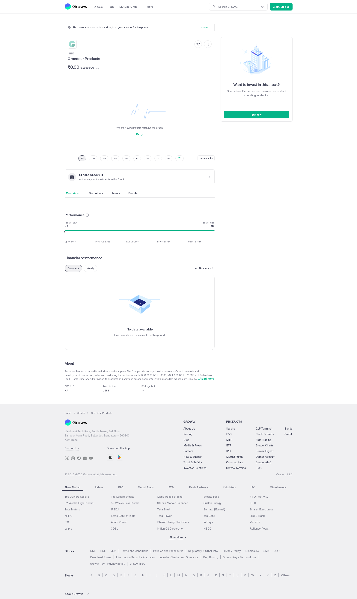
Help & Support (192, 457)
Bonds (288, 428)
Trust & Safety (192, 462)
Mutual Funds (234, 457)
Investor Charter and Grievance (178, 557)
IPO (228, 451)
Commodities (234, 462)
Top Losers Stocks (122, 497)
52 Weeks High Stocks (79, 503)
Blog (186, 440)
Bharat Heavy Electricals (173, 522)
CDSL (114, 529)
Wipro (68, 529)
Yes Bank (209, 516)
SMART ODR (271, 551)
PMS (259, 468)
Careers (188, 451)
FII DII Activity (259, 497)
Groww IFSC (137, 564)
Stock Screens (265, 434)
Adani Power (119, 522)
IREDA (115, 509)
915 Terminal (264, 428)
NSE (93, 551)
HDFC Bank (257, 516)
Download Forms (100, 557)
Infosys (208, 522)
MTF (229, 440)
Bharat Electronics (261, 509)
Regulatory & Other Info (203, 551)
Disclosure (252, 551)
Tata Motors (72, 509)
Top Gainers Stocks (77, 497)
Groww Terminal (236, 468)
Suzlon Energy (212, 503)
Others (285, 575)
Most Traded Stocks (170, 497)
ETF (228, 445)
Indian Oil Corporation (170, 529)
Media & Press (192, 445)
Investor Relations (195, 468)
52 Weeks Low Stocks (125, 503)
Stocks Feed (211, 497)
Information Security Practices (135, 557)
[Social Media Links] (67, 458)
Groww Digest (265, 451)
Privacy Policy (231, 551)
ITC (67, 522)
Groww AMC (263, 462)
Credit (288, 434)
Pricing (187, 434)
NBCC (207, 529)
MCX (113, 551)
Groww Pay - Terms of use (239, 557)
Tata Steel (163, 509)
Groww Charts (265, 445)
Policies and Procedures (168, 551)
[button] (87, 215)
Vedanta (255, 522)
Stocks (230, 428)
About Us (189, 428)
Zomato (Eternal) (214, 509)
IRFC (253, 503)
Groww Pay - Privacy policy (107, 564)
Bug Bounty (210, 557)
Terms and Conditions (134, 551)
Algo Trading (263, 440)
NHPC (69, 516)
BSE (103, 551)
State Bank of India (123, 516)
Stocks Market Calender (172, 503)
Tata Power (164, 516)
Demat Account (265, 457)
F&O (229, 434)
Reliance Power (259, 529)
